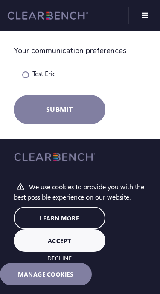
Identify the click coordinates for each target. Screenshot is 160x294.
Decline (59, 258)
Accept (59, 241)
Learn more (59, 218)
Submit (59, 109)
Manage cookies (45, 274)
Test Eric (43, 73)
